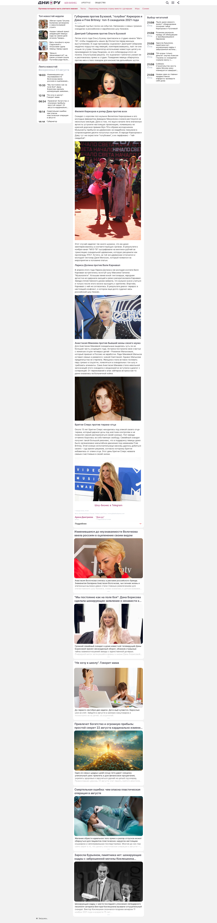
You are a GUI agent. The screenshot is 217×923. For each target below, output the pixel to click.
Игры (137, 8)
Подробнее (81, 523)
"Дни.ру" (100, 517)
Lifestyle (86, 2)
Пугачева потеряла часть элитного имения (58, 8)
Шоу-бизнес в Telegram (108, 505)
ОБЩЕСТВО (100, 2)
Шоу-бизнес (70, 2)
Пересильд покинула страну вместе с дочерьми (110, 8)
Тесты (83, 8)
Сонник (145, 8)
